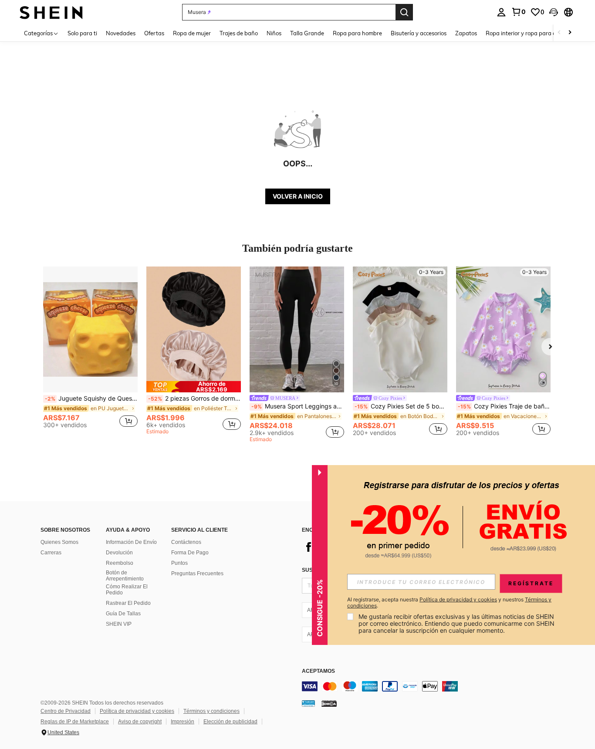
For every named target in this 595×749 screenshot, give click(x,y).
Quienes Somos (59, 542)
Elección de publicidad (230, 722)
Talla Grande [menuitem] (307, 33)
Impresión (182, 722)
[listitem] (90, 351)
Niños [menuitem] (274, 33)
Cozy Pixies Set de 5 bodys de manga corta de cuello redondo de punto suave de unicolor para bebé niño (401, 406)
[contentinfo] (432, 686)
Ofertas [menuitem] (154, 33)
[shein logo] (51, 12)
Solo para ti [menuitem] (82, 33)
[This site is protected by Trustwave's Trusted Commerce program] (308, 703)
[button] (553, 12)
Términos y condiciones (211, 711)
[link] (518, 12)
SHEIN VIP (119, 624)
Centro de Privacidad (66, 711)
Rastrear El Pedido (128, 603)
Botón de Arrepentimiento (125, 576)
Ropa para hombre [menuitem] (357, 33)
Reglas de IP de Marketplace (75, 722)
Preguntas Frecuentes (197, 573)
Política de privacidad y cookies (137, 711)
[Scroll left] (559, 32)
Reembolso (119, 563)
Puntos (179, 563)
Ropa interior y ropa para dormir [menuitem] (528, 33)
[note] (193, 386)
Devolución (119, 553)
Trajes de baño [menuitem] (239, 33)
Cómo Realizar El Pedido (127, 590)
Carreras (51, 553)
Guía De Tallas (123, 614)
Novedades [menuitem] (120, 33)
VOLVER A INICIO (298, 196)
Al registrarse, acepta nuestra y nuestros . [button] (449, 603)
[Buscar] (404, 12)
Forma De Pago (190, 553)
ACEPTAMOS (318, 671)
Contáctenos (186, 542)
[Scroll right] (570, 32)
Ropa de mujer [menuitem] (192, 33)
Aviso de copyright (140, 722)
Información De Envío (131, 542)
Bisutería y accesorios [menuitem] (418, 33)
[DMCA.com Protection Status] (329, 703)
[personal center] (501, 12)
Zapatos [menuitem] (466, 33)
